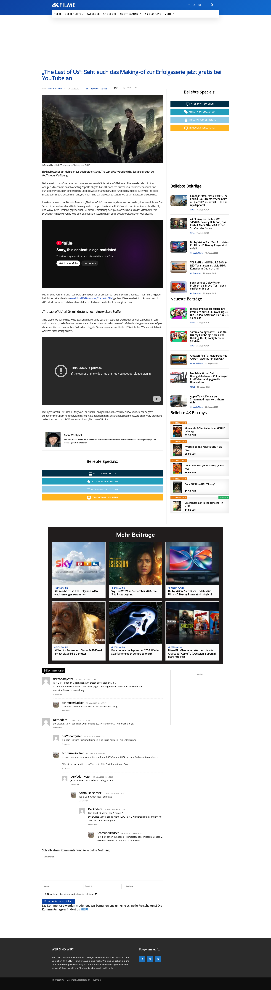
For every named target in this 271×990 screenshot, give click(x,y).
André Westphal (54, 88)
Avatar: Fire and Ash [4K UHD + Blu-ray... (204, 448)
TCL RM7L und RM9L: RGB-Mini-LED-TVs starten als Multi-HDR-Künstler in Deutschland (208, 265)
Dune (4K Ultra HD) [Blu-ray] (200, 484)
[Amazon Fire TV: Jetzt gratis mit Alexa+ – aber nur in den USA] (178, 359)
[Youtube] (200, 5)
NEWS (192, 387)
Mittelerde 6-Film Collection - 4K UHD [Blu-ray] (205, 430)
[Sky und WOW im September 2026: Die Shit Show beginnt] (135, 563)
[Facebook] (189, 5)
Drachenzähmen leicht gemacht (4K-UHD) (204, 504)
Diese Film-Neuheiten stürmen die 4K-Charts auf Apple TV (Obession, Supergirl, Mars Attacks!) (192, 653)
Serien (104, 89)
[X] (194, 5)
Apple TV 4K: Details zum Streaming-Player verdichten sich (207, 399)
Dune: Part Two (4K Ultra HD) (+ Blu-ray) (204, 467)
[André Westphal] (53, 439)
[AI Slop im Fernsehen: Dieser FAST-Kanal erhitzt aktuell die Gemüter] (78, 623)
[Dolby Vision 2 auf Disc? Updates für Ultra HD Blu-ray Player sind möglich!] (178, 247)
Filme (192, 210)
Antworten (57, 694)
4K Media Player (196, 253)
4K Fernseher (195, 273)
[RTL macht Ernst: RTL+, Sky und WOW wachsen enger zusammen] (78, 563)
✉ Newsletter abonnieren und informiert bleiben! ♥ (70, 894)
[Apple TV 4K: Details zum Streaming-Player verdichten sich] (178, 401)
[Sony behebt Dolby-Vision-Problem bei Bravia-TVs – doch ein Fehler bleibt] (178, 287)
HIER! (84, 909)
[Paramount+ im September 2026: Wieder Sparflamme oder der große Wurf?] (135, 623)
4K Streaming (92, 89)
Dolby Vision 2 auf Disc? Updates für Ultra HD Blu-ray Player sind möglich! (209, 245)
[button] (212, 5)
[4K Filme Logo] (68, 5)
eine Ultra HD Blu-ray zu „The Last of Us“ (91, 298)
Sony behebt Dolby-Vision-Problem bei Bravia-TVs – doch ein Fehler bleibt (208, 286)
